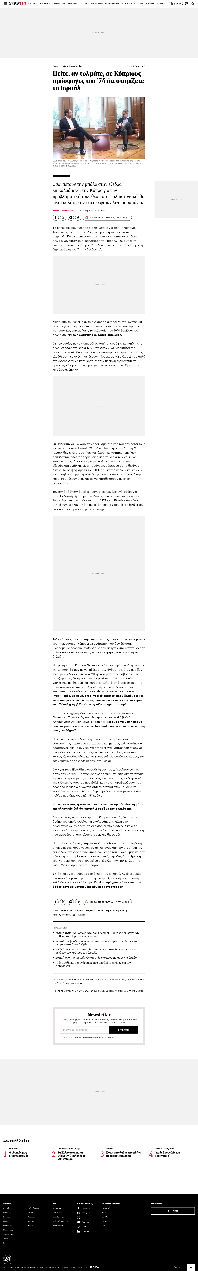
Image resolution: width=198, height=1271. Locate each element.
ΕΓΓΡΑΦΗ (173, 1211)
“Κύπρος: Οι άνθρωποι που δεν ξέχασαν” (104, 643)
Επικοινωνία (58, 1225)
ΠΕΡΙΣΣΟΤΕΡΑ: (60, 928)
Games (67, 991)
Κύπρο (94, 639)
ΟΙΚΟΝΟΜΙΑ (59, 3)
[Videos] (176, 3)
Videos (31, 1221)
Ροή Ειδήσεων (34, 1208)
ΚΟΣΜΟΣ (73, 3)
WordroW (120, 991)
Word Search (136, 991)
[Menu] (5, 3)
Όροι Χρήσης (58, 1217)
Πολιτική (7, 1212)
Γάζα (100, 911)
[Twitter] (63, 218)
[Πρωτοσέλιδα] (171, 3)
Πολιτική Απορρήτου (61, 1221)
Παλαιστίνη (127, 227)
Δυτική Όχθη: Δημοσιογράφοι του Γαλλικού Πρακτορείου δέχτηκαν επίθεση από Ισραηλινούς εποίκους (97, 934)
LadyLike (106, 1221)
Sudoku (110, 991)
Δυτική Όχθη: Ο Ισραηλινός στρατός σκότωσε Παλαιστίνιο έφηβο (96, 958)
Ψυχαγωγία (8, 1234)
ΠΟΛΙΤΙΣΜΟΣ (112, 3)
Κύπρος (79, 911)
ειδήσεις (135, 979)
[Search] (193, 3)
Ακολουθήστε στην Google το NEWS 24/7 (76, 979)
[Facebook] (56, 218)
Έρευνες (7, 1243)
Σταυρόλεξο (97, 991)
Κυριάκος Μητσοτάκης (117, 911)
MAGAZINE (97, 3)
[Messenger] (71, 218)
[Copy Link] (78, 218)
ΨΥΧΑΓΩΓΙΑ (128, 3)
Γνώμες (56, 66)
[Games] (186, 3)
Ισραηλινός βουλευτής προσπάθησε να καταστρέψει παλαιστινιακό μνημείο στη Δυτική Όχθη (97, 942)
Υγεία (5, 1238)
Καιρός (150, 3)
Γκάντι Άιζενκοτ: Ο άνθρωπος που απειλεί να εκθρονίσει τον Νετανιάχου (93, 964)
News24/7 (106, 1208)
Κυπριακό (90, 911)
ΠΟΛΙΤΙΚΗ (44, 3)
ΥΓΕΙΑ (140, 3)
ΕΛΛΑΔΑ (32, 3)
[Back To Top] (191, 1267)
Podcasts (32, 1217)
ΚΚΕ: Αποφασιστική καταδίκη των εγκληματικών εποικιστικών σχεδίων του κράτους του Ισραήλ (96, 951)
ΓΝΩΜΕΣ (84, 3)
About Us (57, 1208)
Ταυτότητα (57, 1212)
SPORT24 (106, 1212)
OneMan (105, 1217)
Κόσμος (6, 1217)
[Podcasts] (181, 3)
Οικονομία (7, 1225)
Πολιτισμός (8, 1230)
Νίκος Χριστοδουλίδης (64, 915)
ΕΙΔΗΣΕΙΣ (162, 3)
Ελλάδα (6, 1208)
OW (103, 1225)
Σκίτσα (30, 1212)
